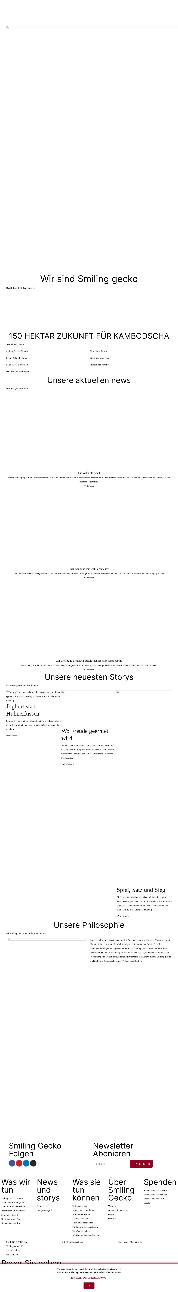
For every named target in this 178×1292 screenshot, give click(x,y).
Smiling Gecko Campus (17, 351)
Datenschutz (136, 1242)
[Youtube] (19, 1163)
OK (89, 1286)
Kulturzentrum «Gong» (101, 358)
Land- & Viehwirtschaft (17, 365)
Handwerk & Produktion (17, 371)
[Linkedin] (26, 1163)
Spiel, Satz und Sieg (141, 889)
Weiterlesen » (12, 735)
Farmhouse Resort (98, 351)
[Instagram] (33, 1163)
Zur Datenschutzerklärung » (89, 1278)
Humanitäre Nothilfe (99, 365)
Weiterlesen (89, 486)
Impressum (123, 1242)
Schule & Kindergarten (16, 358)
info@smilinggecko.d (72, 1242)
